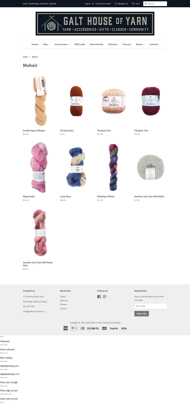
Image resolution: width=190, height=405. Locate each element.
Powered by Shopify (111, 322)
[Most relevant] (95, 349)
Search (63, 296)
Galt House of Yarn (94, 322)
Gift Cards (80, 44)
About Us (64, 300)
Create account (103, 3)
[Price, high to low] (95, 391)
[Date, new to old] (95, 399)
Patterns (113, 44)
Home (35, 44)
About (139, 44)
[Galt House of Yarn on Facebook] (99, 297)
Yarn (45, 44)
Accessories (61, 44)
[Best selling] (95, 358)
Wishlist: (122, 3)
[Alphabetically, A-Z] (95, 366)
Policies (63, 304)
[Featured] (95, 341)
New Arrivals (96, 44)
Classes (127, 44)
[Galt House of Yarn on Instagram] (104, 297)
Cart (138, 3)
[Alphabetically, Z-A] (95, 374)
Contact (153, 44)
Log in (88, 3)
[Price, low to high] (95, 382)
